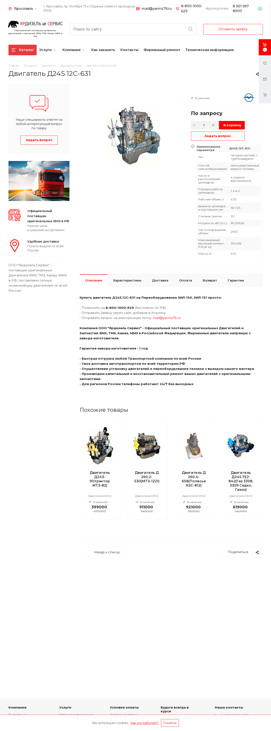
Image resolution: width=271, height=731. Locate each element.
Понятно (170, 723)
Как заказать (103, 50)
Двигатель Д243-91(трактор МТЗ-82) (100, 479)
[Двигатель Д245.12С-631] (133, 135)
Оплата (185, 280)
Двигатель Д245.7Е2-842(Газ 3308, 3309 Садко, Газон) (240, 481)
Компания (71, 50)
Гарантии (236, 280)
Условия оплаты (124, 707)
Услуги (45, 50)
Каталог (26, 50)
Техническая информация (209, 50)
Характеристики (127, 280)
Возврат (210, 280)
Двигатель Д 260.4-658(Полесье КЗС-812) (194, 479)
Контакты (129, 50)
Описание (93, 280)
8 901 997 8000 (241, 8)
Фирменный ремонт (162, 50)
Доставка (160, 280)
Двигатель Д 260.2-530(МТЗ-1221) (146, 477)
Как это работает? (145, 723)
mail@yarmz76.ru (157, 9)
